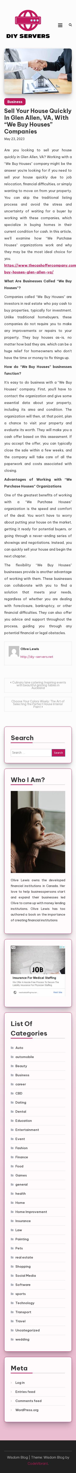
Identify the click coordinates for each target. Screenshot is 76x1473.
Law (18, 1230)
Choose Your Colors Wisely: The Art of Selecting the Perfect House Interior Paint (38, 704)
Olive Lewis (29, 649)
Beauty (21, 1066)
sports (20, 1294)
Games (21, 1175)
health (20, 1194)
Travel (20, 1321)
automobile (24, 1057)
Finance (21, 1157)
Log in (20, 1383)
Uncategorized (27, 1330)
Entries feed (25, 1392)
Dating (20, 1102)
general (21, 1184)
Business (14, 102)
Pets (19, 1248)
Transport (23, 1312)
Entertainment (27, 1130)
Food (19, 1166)
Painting (22, 1239)
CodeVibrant (38, 1463)
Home (20, 1203)
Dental (20, 1112)
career (20, 1084)
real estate (24, 1257)
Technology (24, 1303)
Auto (19, 1048)
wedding (22, 1339)
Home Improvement (31, 1212)
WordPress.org (26, 1410)
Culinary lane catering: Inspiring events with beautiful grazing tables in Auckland (39, 685)
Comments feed (28, 1401)
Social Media (25, 1276)
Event (20, 1139)
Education (23, 1121)
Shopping (23, 1266)
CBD (18, 1093)
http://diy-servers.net (36, 657)
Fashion (21, 1148)
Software (23, 1285)
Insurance (23, 1221)
